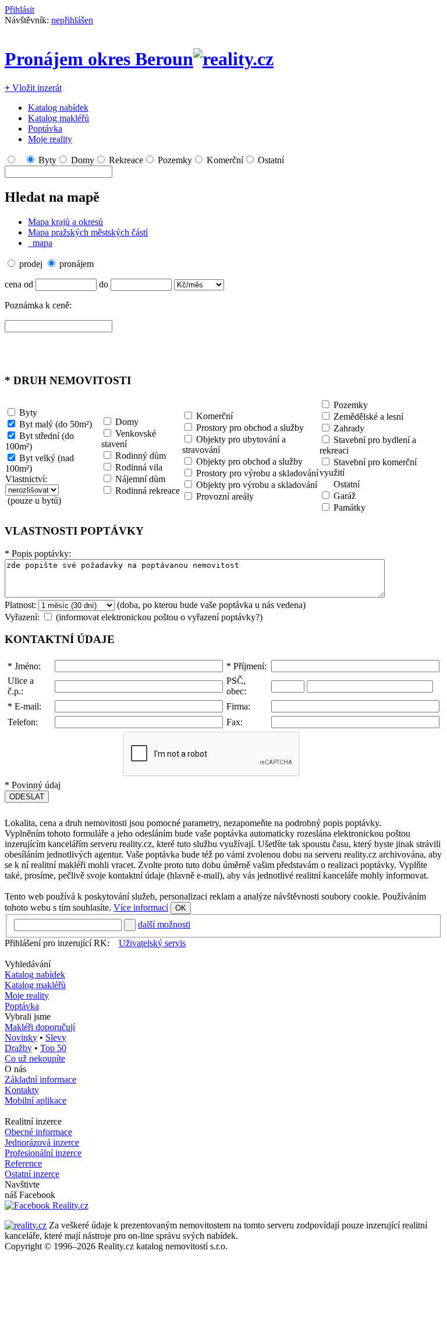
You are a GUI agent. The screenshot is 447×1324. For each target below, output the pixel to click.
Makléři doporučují (40, 1027)
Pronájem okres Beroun (99, 58)
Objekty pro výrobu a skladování (256, 485)
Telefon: (23, 722)
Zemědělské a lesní (368, 417)
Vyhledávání (28, 964)
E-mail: (24, 706)
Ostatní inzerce (32, 1174)
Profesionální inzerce (43, 1153)
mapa (41, 243)
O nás (15, 1069)
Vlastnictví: (26, 479)
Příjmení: (246, 666)
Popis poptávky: (38, 554)
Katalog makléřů (58, 118)
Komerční (225, 160)
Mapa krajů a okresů (65, 222)
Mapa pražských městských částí (88, 232)
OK (180, 908)
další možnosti (164, 924)
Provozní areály (225, 496)
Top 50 (53, 1048)
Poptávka (45, 129)
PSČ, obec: (236, 686)
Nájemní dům (140, 479)
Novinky (21, 1037)
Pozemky (175, 160)
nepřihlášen (72, 20)
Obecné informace (38, 1132)
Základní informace (40, 1079)
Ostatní (271, 160)
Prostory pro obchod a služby (250, 428)
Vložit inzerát (33, 88)
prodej (30, 264)
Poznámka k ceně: (38, 305)
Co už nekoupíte (35, 1058)
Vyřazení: (22, 617)
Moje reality (50, 139)
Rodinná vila (138, 467)
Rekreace (126, 160)
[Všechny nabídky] (20, 160)
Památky (350, 507)
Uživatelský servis (152, 943)
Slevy (55, 1037)
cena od (19, 284)
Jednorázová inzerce (42, 1142)
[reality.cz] (26, 1225)
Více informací (140, 907)
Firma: (238, 706)
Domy (82, 160)
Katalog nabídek (58, 108)
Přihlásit (19, 10)
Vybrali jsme (28, 1016)
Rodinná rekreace (147, 491)
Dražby (18, 1048)
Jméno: (24, 666)
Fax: (234, 722)
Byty (47, 160)
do (103, 284)
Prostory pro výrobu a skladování (257, 473)
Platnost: (20, 605)
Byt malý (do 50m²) (55, 424)
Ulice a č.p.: (21, 686)
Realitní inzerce (33, 1121)
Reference (23, 1163)
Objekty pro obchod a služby (249, 461)
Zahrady (349, 428)
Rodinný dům (140, 456)
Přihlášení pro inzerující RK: (57, 943)
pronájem (76, 264)
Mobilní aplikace (35, 1100)
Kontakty (22, 1090)
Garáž (345, 496)
